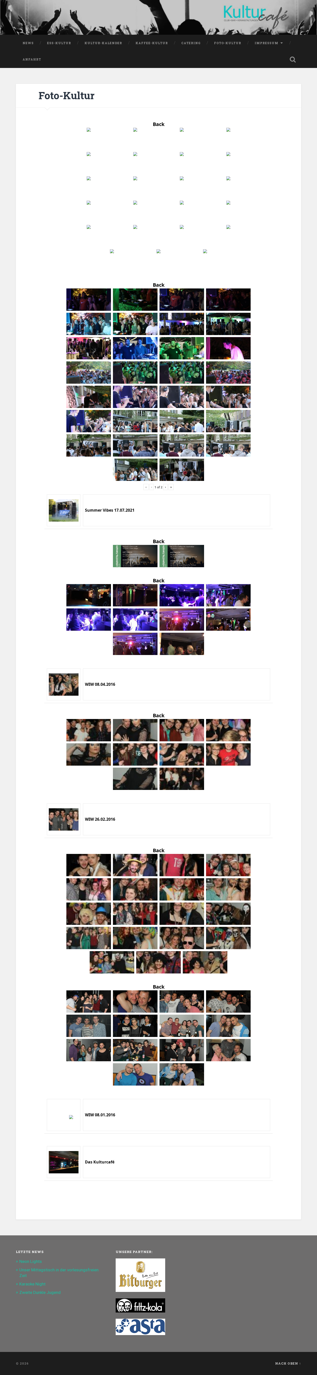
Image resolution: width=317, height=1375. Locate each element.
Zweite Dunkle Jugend (40, 1292)
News (28, 43)
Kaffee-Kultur (151, 43)
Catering (191, 43)
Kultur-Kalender (103, 43)
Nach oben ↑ (288, 1363)
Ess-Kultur (59, 43)
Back (158, 124)
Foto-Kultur (227, 43)
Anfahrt (32, 59)
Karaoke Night (32, 1283)
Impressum (266, 43)
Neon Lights (30, 1261)
